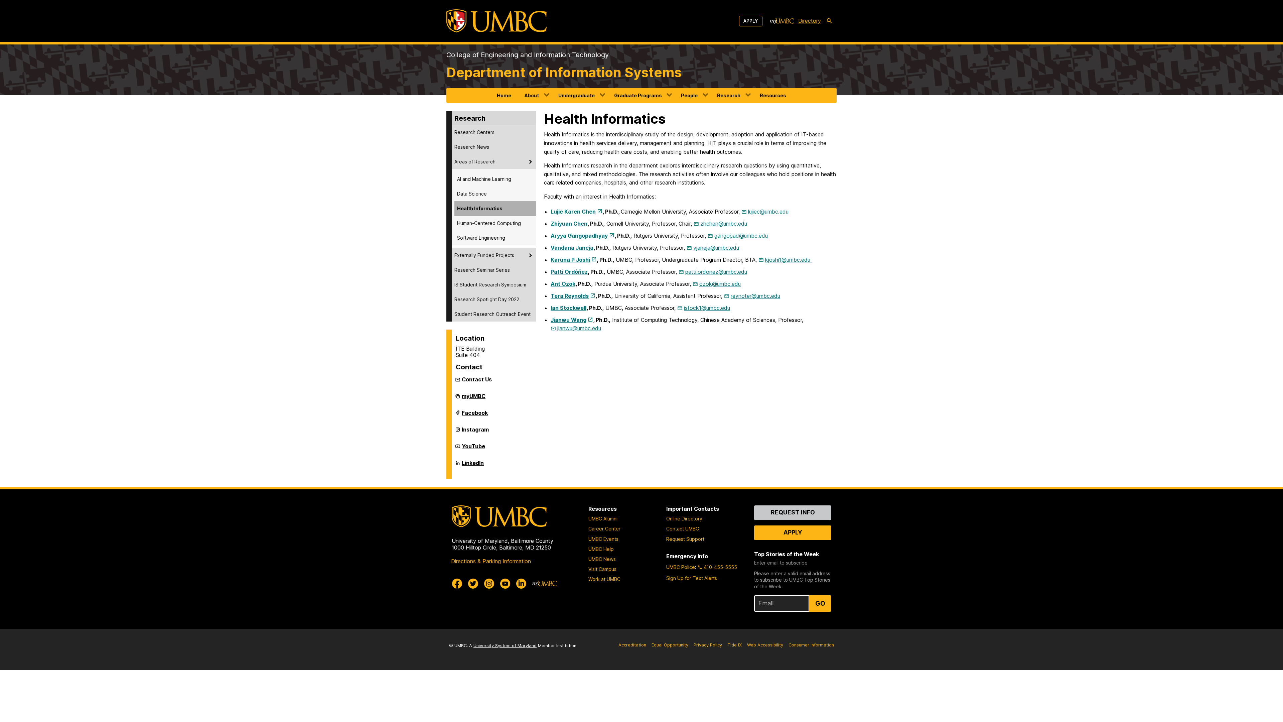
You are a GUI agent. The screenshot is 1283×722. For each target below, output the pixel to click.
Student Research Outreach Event (492, 314)
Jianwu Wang (568, 320)
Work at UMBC (604, 579)
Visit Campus (602, 569)
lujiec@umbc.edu (768, 211)
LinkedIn (473, 465)
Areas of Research (474, 161)
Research (728, 95)
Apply (750, 21)
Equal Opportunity (670, 644)
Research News (471, 147)
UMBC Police (680, 567)
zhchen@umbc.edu (723, 223)
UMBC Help (601, 549)
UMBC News (602, 559)
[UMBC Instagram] (489, 583)
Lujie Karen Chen (573, 211)
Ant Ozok (563, 283)
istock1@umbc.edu (707, 308)
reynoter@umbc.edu (755, 295)
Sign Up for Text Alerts (691, 578)
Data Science (472, 194)
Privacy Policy (708, 644)
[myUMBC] (782, 21)
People (689, 95)
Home (504, 95)
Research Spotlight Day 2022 (486, 299)
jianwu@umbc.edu (579, 328)
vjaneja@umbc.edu (716, 247)
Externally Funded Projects (484, 255)
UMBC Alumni (602, 518)
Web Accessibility (765, 644)
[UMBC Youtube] (505, 583)
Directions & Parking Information (491, 561)
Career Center (604, 528)
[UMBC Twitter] (473, 583)
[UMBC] (496, 20)
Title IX (734, 644)
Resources (773, 95)
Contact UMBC (682, 528)
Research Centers (474, 132)
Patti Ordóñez (569, 271)
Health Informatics (480, 208)
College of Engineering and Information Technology (527, 55)
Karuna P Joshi (570, 259)
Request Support (685, 539)
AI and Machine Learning (484, 179)
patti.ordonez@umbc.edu (716, 271)
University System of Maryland (505, 645)
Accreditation (632, 644)
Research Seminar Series (482, 270)
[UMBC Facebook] (457, 583)
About (532, 95)
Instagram (475, 432)
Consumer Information (811, 644)
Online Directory (684, 518)
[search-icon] (829, 21)
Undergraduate (576, 95)
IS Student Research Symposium (490, 284)
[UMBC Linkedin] (521, 583)
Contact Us (477, 379)
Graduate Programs (638, 95)
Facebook (475, 415)
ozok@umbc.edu (720, 283)
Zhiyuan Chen (569, 223)
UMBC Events (603, 539)
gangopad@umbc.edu (741, 235)
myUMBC (473, 398)
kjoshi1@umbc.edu (788, 259)
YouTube (473, 449)
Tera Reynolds (570, 295)
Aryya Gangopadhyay (579, 235)
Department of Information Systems (564, 72)
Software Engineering (481, 238)
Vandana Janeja (572, 247)
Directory (810, 20)
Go (820, 603)
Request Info (793, 512)
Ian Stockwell (568, 308)
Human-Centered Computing (489, 223)
